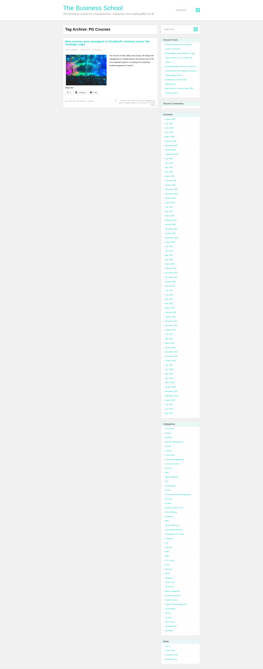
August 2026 (170, 119)
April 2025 (169, 172)
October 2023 (170, 233)
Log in (167, 646)
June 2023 (169, 251)
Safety (153, 105)
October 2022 (170, 282)
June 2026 (169, 128)
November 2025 (171, 145)
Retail (167, 574)
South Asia (169, 587)
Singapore (169, 578)
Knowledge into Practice (174, 534)
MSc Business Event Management (141, 101)
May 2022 (169, 299)
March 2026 (169, 137)
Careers (168, 446)
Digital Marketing (171, 477)
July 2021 (169, 334)
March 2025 (169, 176)
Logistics (168, 547)
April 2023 (169, 260)
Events (123, 101)
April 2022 (169, 304)
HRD (167, 521)
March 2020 (169, 383)
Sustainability (170, 609)
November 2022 (171, 277)
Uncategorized (170, 626)
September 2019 (171, 396)
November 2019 (171, 391)
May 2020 (169, 374)
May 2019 (169, 413)
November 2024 (171, 194)
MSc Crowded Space (127, 103)
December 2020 (171, 352)
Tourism (90, 101)
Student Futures (171, 600)
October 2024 (170, 198)
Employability (170, 486)
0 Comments (97, 50)
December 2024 (171, 189)
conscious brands (172, 464)
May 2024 (169, 211)
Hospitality (169, 516)
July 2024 (169, 207)
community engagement (174, 459)
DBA (167, 473)
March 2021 (169, 343)
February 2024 (170, 220)
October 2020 (170, 361)
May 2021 (169, 339)
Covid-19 (168, 468)
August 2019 (170, 400)
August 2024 (170, 203)
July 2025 (169, 159)
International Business (174, 530)
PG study (151, 103)
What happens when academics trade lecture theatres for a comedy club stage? (180, 57)
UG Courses (170, 622)
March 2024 (169, 216)
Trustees (168, 617)
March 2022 (169, 308)
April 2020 (169, 378)
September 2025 (171, 154)
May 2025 (169, 167)
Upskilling (169, 631)
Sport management (172, 591)
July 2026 (169, 124)
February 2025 (170, 181)
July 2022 (169, 290)
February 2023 (170, 268)
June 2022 (169, 295)
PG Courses (81, 101)
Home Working (171, 512)
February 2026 (170, 141)
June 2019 (169, 409)
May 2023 (169, 255)
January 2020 (170, 387)
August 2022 (170, 286)
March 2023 (169, 264)
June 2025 (169, 163)
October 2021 (170, 330)
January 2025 (170, 185)
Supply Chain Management (175, 604)
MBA (167, 552)
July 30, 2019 (85, 50)
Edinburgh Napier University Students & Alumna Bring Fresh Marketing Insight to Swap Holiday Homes (181, 70)
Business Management (174, 442)
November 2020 (171, 356)
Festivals (71, 101)
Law (166, 543)
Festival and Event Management (178, 495)
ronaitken (74, 50)
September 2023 (171, 238)
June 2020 (169, 369)
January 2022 (170, 317)
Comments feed (171, 655)
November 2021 (171, 325)
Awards (168, 433)
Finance (168, 503)
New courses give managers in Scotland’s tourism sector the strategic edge (107, 43)
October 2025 (170, 150)
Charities (168, 451)
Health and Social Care (174, 508)
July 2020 (169, 365)
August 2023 (170, 242)
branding (168, 437)
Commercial (170, 455)
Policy (167, 565)
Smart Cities (170, 582)
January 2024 (170, 225)
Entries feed (170, 650)
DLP (166, 481)
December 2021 (171, 321)
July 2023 (169, 246)
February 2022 (170, 312)
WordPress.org (171, 659)
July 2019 (169, 405)
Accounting (169, 429)
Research (169, 569)
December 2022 (171, 273)
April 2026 (169, 132)
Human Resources (172, 525)
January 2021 (170, 347)
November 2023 (171, 229)
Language (169, 538)
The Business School (93, 8)
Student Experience (173, 595)
